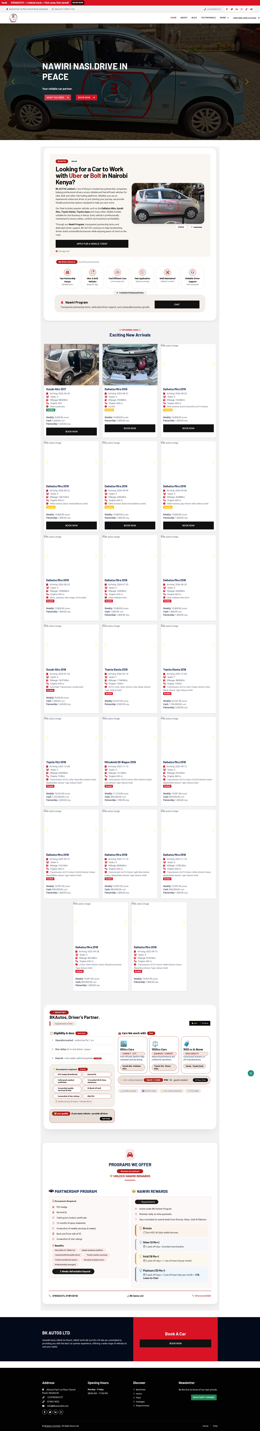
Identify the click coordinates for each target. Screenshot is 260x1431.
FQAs (138, 1397)
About (184, 17)
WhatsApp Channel (204, 1397)
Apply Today (85, 92)
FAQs (215, 1426)
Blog (194, 17)
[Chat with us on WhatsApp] (251, 1073)
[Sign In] (251, 9)
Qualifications (56, 92)
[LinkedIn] (237, 9)
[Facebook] (227, 9)
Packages (140, 1401)
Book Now (21, 2)
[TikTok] (246, 9)
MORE (223, 17)
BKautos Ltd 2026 (52, 1426)
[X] (232, 9)
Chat (177, 304)
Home (173, 17)
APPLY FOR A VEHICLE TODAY (92, 244)
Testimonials (208, 17)
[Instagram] (241, 9)
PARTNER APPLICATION (245, 18)
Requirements (142, 1405)
